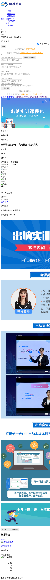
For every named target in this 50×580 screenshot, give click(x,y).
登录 (3, 46)
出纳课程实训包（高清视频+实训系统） (32, 97)
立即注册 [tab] (9, 26)
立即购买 (4, 202)
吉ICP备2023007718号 (33, 578)
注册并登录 (5, 88)
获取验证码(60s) (29, 57)
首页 (9, 11)
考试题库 (11, 16)
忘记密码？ (30, 49)
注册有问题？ (25, 91)
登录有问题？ (20, 49)
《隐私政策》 (37, 53)
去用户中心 (44, 44)
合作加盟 (11, 21)
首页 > (3, 97)
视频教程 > (11, 97)
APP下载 (11, 19)
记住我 (6, 41)
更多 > (3, 539)
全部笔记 (5, 529)
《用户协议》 (26, 53)
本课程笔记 (14, 529)
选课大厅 (11, 14)
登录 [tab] (7, 23)
